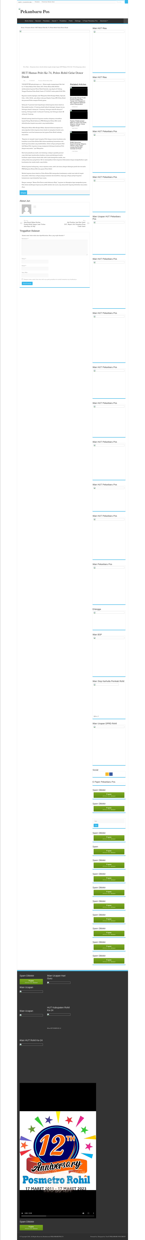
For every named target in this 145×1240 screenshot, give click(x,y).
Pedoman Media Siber (48, 2)
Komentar (25, 238)
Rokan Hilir (49, 80)
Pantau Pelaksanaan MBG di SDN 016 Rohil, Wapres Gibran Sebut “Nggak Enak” (78, 123)
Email (24, 265)
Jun (24, 80)
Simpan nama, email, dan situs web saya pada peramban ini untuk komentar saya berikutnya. (50, 279)
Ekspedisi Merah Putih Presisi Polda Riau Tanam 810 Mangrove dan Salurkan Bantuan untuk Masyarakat (78, 101)
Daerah (54, 21)
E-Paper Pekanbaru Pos (90, 21)
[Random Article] (126, 20)
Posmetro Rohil (29, 27)
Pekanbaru (46, 21)
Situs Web (24, 272)
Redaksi (37, 2)
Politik (71, 21)
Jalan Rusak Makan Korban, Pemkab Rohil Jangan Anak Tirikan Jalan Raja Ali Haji (34, 223)
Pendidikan (63, 21)
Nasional (38, 21)
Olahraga (77, 21)
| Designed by (101, 1236)
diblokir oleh (109, 795)
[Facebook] (111, 774)
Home (21, 20)
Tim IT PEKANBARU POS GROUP (115, 1236)
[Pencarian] (126, 1)
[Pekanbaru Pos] (34, 10)
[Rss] (107, 774)
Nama (24, 259)
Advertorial (103, 21)
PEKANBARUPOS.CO (57, 1236)
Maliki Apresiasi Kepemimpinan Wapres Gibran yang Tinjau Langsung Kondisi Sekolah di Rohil (78, 145)
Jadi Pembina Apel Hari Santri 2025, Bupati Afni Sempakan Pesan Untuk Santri (74, 223)
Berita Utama (29, 21)
